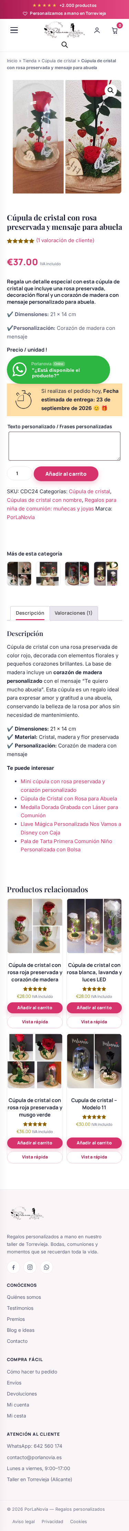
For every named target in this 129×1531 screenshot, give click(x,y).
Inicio (12, 60)
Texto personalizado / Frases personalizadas (60, 426)
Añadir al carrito (66, 473)
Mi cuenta (18, 1405)
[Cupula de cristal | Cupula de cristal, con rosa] (48, 573)
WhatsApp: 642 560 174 (34, 1446)
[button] (111, 90)
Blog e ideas (20, 1330)
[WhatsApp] (46, 1267)
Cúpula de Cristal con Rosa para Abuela (69, 798)
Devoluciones (22, 1394)
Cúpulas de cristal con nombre (44, 500)
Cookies (78, 1521)
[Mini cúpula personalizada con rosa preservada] (19, 573)
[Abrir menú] (14, 30)
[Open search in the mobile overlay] (64, 44)
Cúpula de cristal (59, 60)
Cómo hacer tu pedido (32, 1371)
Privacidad (52, 1521)
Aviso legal (23, 1521)
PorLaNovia (21, 517)
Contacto (17, 1341)
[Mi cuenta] (97, 30)
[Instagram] (29, 1267)
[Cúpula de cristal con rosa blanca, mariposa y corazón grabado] (106, 573)
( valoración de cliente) (65, 240)
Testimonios (20, 1308)
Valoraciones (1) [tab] (74, 613)
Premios (16, 1319)
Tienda (29, 60)
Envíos (14, 1383)
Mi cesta (16, 1416)
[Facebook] (13, 1267)
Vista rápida (35, 1022)
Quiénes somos (24, 1297)
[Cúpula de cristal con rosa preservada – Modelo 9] (77, 573)
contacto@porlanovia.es (34, 1457)
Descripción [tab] (30, 613)
